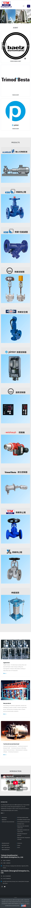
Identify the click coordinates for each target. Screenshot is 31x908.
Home (18, 847)
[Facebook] (2, 886)
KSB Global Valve (5, 845)
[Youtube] (5, 886)
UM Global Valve (20, 823)
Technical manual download (8, 821)
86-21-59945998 (7, 876)
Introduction (4, 817)
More (4, 673)
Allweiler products (5, 843)
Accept (23, 905)
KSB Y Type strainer (6, 847)
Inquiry (18, 845)
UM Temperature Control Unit (23, 821)
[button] (24, 6)
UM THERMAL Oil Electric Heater (23, 819)
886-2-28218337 (6, 860)
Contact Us (19, 843)
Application (4, 819)
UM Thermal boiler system (22, 817)
